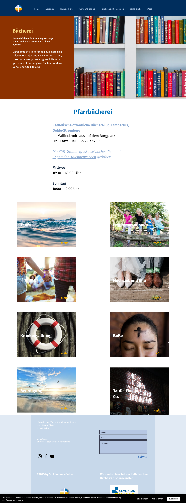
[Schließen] (182, 498)
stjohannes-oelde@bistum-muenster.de (53, 442)
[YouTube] (52, 456)
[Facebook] (46, 456)
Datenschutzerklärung (14, 500)
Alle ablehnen (157, 498)
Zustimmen (173, 498)
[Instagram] (39, 456)
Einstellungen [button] (142, 498)
